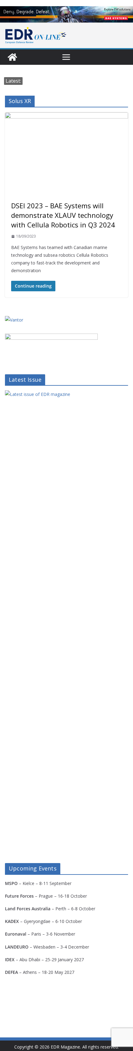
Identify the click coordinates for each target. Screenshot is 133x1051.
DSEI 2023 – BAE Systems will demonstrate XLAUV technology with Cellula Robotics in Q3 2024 (63, 215)
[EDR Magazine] (12, 57)
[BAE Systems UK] (66, 14)
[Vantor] (14, 320)
